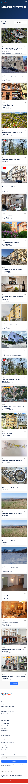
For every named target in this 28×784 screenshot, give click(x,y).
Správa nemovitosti (5, 725)
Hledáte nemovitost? (5, 735)
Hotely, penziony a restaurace (7, 706)
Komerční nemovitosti (5, 708)
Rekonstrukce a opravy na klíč (7, 742)
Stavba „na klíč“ (4, 747)
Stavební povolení (5, 745)
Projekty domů (4, 749)
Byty (2, 701)
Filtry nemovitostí (14, 781)
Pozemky (3, 716)
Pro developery (4, 730)
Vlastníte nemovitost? (5, 733)
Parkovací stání (4, 713)
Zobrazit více (14, 683)
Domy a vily (3, 704)
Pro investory (4, 728)
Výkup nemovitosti (5, 723)
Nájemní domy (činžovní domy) (7, 711)
